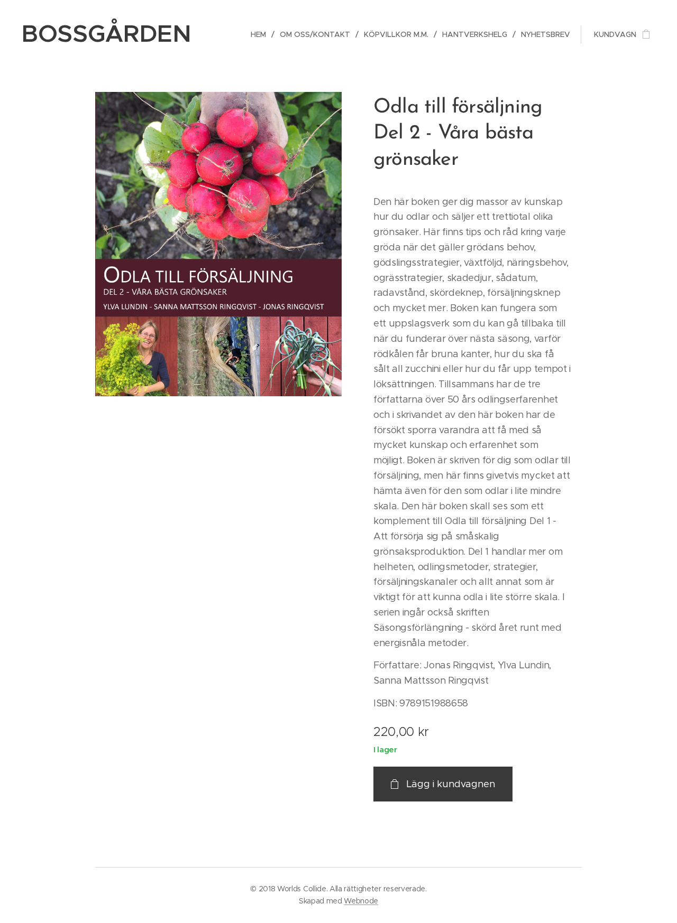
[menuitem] (261, 34)
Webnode (361, 901)
